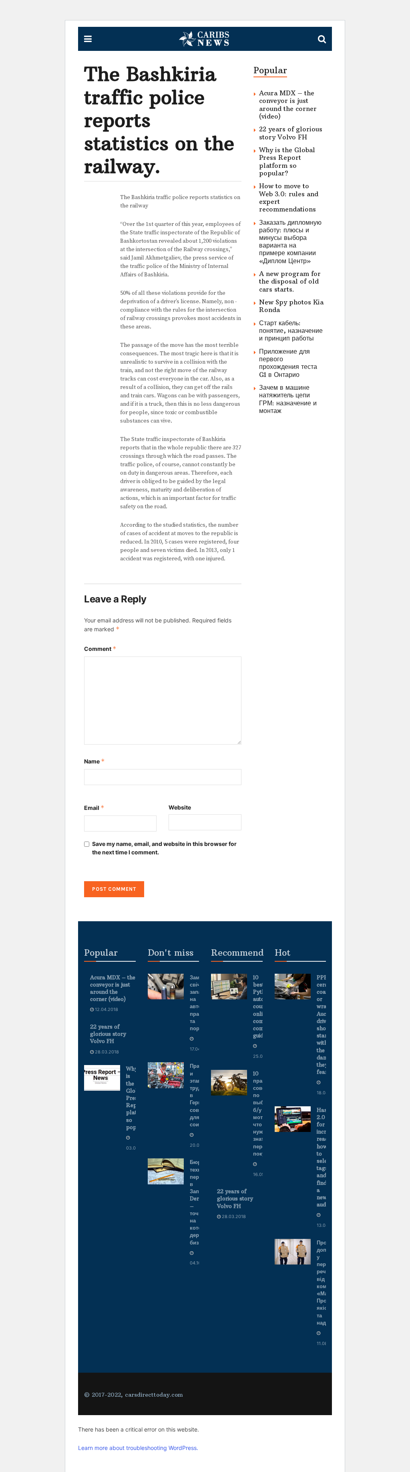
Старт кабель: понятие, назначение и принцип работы (291, 330)
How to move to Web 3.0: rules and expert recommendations (288, 197)
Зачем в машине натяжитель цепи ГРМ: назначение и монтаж (288, 399)
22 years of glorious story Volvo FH (290, 133)
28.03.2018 (106, 1052)
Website (180, 807)
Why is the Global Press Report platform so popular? (287, 161)
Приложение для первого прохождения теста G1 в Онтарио (288, 363)
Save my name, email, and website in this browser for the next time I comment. (164, 848)
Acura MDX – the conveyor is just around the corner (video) (288, 104)
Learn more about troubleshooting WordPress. (138, 1447)
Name (94, 761)
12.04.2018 (106, 1009)
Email (94, 808)
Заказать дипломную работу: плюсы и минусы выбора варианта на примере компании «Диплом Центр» (290, 241)
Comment (100, 648)
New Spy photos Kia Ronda (291, 306)
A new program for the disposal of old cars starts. (290, 281)
